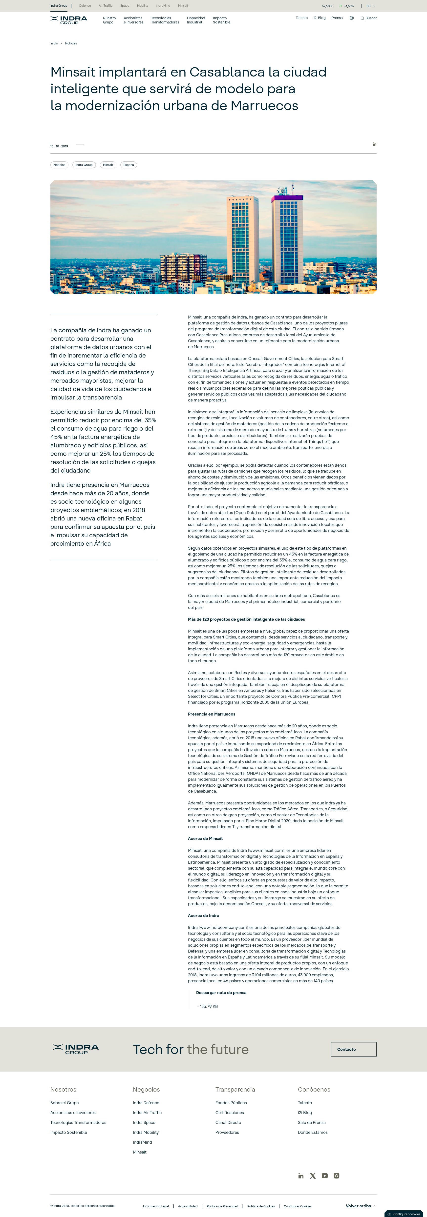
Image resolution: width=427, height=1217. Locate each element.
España (129, 165)
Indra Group (84, 165)
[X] (313, 1176)
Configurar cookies (406, 1214)
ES (368, 6)
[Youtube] (325, 1176)
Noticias (59, 165)
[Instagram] (337, 1176)
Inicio (54, 43)
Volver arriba (358, 1205)
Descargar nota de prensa (221, 992)
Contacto (346, 1049)
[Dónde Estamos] (352, 20)
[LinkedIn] (301, 1176)
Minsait (108, 165)
